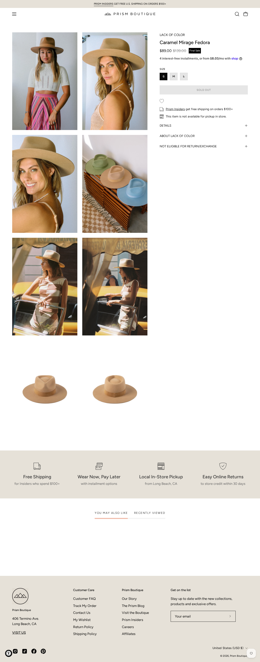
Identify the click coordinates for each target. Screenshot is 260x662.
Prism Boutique (21, 610)
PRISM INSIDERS (103, 3)
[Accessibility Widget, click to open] (8, 653)
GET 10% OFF (170, 621)
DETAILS (165, 125)
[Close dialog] (208, 562)
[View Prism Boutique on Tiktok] (25, 651)
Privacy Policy (155, 646)
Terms (168, 646)
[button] (237, 14)
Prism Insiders (175, 109)
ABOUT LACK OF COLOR (177, 136)
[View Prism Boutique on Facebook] (34, 651)
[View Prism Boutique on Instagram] (15, 651)
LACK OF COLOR (172, 35)
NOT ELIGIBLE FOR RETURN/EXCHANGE (188, 146)
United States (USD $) (227, 648)
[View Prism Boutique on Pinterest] (43, 651)
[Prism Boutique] (130, 14)
